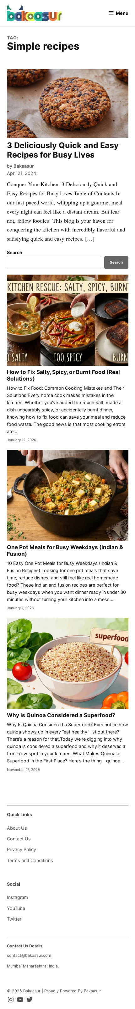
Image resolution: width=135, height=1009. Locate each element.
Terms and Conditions (30, 860)
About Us (17, 828)
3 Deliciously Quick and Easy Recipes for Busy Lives (63, 150)
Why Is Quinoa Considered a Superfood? (61, 715)
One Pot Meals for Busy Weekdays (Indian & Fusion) (65, 550)
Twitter (14, 919)
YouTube (16, 908)
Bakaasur (24, 166)
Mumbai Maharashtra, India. (33, 966)
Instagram (17, 897)
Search (14, 252)
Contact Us (19, 838)
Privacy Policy (21, 849)
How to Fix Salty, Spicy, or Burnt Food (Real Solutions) (63, 375)
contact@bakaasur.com (29, 955)
